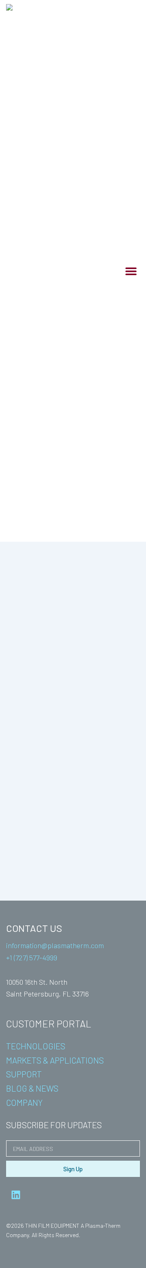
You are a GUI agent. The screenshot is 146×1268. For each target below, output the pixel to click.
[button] (131, 271)
